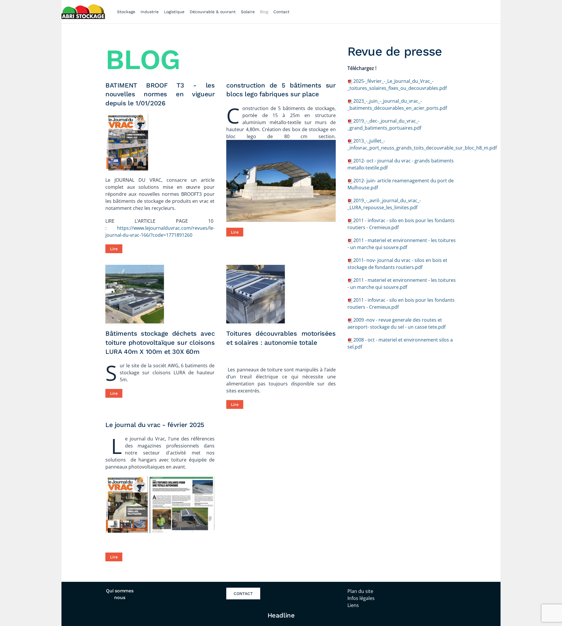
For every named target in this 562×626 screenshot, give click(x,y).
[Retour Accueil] (83, 11)
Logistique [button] (174, 11)
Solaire (248, 11)
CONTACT (243, 593)
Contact (281, 11)
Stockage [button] (126, 11)
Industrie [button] (149, 11)
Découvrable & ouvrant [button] (213, 11)
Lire (114, 248)
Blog (264, 11)
